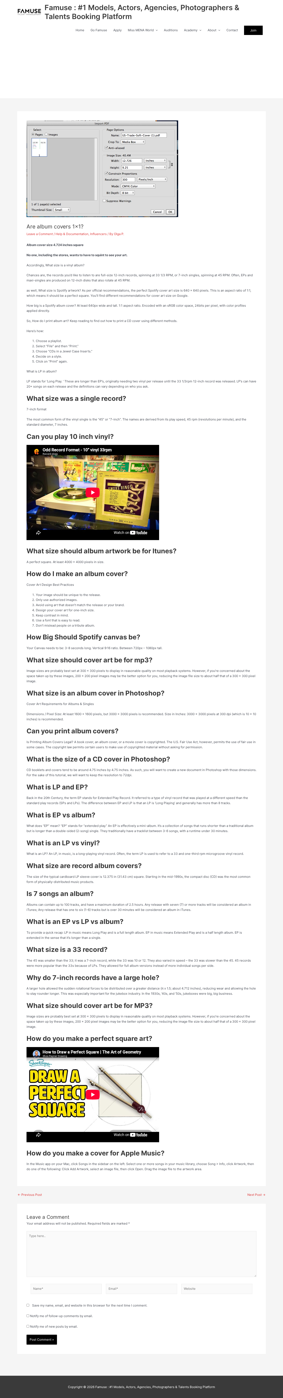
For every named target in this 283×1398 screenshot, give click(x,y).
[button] (156, 30)
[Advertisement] (141, 67)
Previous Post (30, 1194)
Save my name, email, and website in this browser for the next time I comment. (89, 1305)
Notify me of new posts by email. (54, 1326)
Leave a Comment (40, 234)
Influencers (98, 234)
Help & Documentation (72, 234)
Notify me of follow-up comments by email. (61, 1316)
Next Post (256, 1194)
